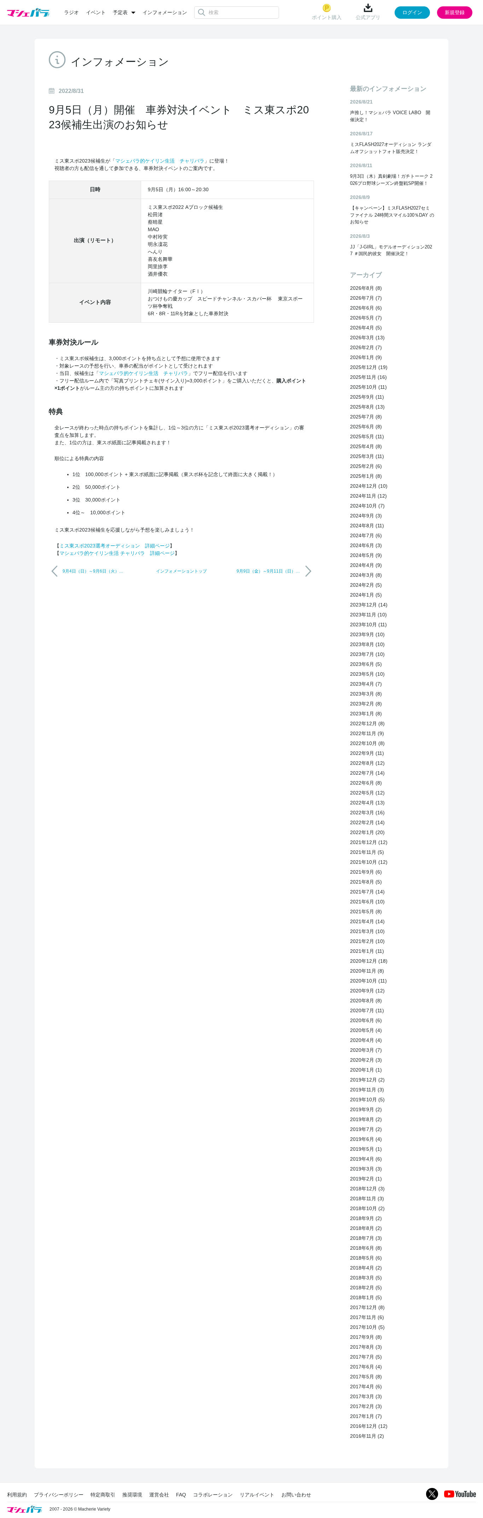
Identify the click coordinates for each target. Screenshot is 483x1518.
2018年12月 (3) (367, 1188)
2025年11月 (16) (368, 377)
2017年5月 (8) (366, 1376)
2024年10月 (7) (367, 506)
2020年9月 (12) (367, 991)
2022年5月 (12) (367, 793)
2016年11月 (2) (367, 1436)
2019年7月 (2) (366, 1129)
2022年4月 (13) (367, 802)
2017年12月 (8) (367, 1307)
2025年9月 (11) (367, 397)
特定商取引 (103, 1495)
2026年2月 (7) (366, 347)
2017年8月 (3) (366, 1347)
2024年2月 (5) (366, 585)
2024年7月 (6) (366, 535)
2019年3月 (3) (366, 1169)
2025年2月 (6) (366, 466)
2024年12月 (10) (369, 486)
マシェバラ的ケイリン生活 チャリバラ (159, 161)
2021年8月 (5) (366, 882)
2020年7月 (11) (367, 1010)
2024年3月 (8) (366, 575)
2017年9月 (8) (366, 1337)
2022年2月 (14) (367, 822)
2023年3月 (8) (366, 694)
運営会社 (159, 1495)
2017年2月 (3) (366, 1406)
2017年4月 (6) (366, 1386)
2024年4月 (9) (366, 565)
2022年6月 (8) (366, 783)
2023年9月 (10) (367, 634)
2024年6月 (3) (366, 545)
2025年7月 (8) (366, 417)
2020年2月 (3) (366, 1060)
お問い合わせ (296, 1495)
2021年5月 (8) (366, 911)
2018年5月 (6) (366, 1258)
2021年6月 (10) (367, 901)
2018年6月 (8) (366, 1248)
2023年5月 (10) (367, 674)
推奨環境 (132, 1495)
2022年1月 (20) (367, 832)
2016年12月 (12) (369, 1426)
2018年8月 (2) (366, 1228)
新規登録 (455, 12)
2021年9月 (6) (366, 872)
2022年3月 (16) (367, 812)
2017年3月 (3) (366, 1396)
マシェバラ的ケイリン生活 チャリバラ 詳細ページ (117, 553)
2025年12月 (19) (369, 367)
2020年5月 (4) (366, 1030)
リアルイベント (257, 1495)
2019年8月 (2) (366, 1119)
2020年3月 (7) (366, 1050)
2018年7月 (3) (366, 1238)
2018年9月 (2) (366, 1218)
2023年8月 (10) (367, 644)
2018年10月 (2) (367, 1208)
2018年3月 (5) (366, 1277)
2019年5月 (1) (366, 1149)
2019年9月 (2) (366, 1109)
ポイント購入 (327, 17)
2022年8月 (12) (367, 763)
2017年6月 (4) (366, 1367)
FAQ (181, 1495)
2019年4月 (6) (366, 1159)
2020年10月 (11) (368, 981)
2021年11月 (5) (367, 852)
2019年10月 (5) (367, 1099)
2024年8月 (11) (367, 525)
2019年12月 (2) (367, 1080)
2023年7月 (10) (367, 654)
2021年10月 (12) (369, 862)
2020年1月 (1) (366, 1070)
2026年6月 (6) (366, 308)
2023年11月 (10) (368, 614)
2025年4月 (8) (366, 446)
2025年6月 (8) (366, 426)
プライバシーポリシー (58, 1495)
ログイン (412, 12)
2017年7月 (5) (366, 1357)
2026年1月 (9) (366, 357)
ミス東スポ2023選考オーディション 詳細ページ (114, 546)
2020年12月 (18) (369, 961)
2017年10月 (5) (367, 1327)
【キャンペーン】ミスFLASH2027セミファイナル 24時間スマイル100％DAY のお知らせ (392, 214)
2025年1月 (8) (366, 476)
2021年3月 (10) (367, 931)
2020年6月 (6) (366, 1020)
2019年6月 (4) (366, 1139)
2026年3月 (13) (367, 337)
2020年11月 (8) (367, 971)
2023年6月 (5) (366, 664)
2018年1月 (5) (366, 1297)
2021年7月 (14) (367, 892)
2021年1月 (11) (367, 951)
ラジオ (71, 12)
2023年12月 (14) (369, 605)
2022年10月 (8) (367, 743)
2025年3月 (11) (367, 456)
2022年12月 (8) (367, 723)
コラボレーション (213, 1495)
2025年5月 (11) (367, 436)
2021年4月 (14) (367, 921)
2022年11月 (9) (367, 733)
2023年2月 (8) (366, 704)
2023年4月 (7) (366, 684)
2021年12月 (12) (369, 842)
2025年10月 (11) (368, 387)
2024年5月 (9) (366, 555)
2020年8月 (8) (366, 1000)
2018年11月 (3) (367, 1198)
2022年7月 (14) (367, 773)
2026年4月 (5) (366, 327)
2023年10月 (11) (368, 624)
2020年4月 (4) (366, 1040)
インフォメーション (164, 12)
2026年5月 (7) (366, 318)
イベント (96, 12)
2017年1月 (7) (366, 1416)
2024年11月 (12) (368, 496)
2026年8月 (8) (366, 288)
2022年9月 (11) (367, 753)
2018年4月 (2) (366, 1268)
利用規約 (17, 1495)
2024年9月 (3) (366, 515)
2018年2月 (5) (366, 1287)
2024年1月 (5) (366, 595)
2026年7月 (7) (366, 298)
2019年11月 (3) (367, 1089)
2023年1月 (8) (366, 713)
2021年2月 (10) (367, 941)
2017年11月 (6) (367, 1317)
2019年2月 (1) (366, 1179)
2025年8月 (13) (367, 407)
